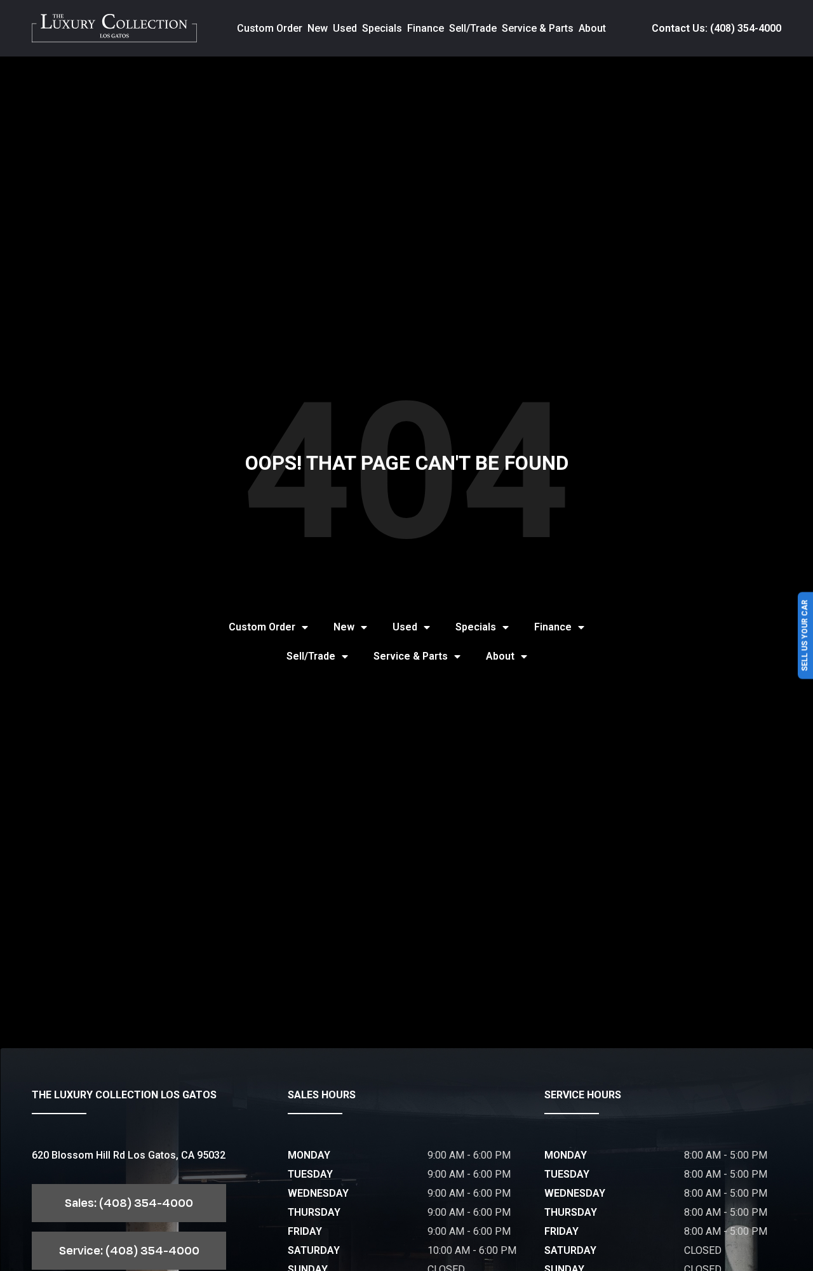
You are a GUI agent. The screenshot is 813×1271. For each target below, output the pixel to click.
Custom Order (269, 28)
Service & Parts (538, 28)
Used (345, 28)
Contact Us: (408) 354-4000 (716, 28)
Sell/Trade (473, 28)
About (592, 28)
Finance (425, 28)
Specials (382, 28)
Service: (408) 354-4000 (129, 1250)
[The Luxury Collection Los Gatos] (114, 28)
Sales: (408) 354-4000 (129, 1203)
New (317, 28)
